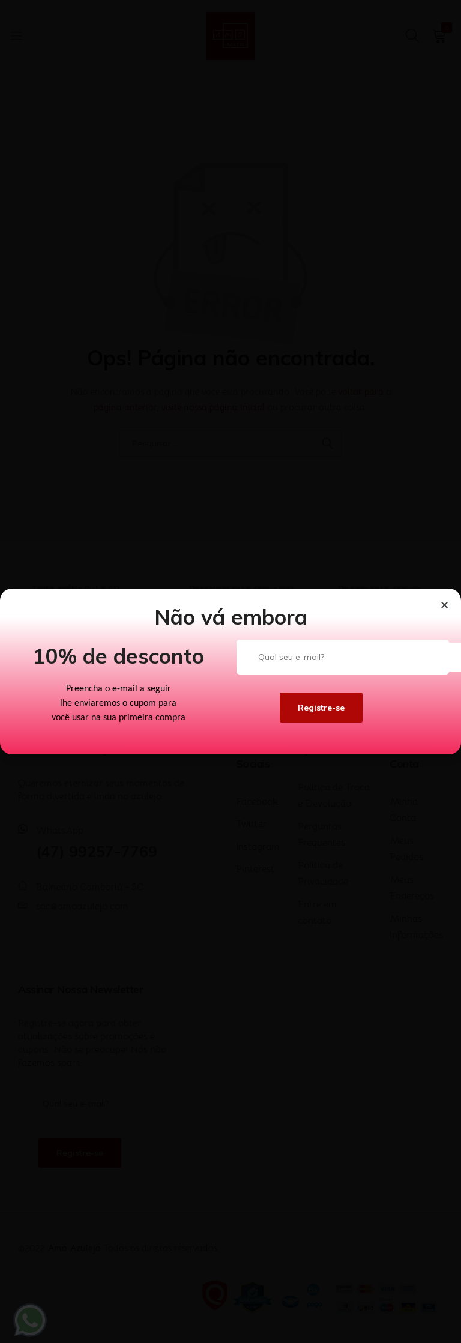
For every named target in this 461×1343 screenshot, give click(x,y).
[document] (230, 671)
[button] (444, 605)
